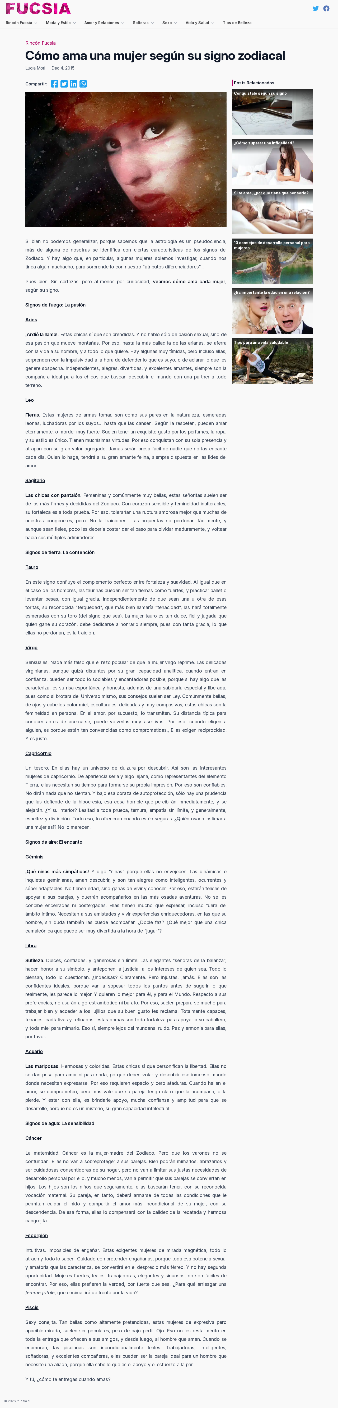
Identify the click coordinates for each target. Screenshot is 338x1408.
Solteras (141, 22)
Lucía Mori (35, 68)
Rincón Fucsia (19, 22)
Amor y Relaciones (101, 22)
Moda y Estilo (58, 22)
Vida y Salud (197, 22)
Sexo (167, 22)
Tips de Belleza (237, 22)
